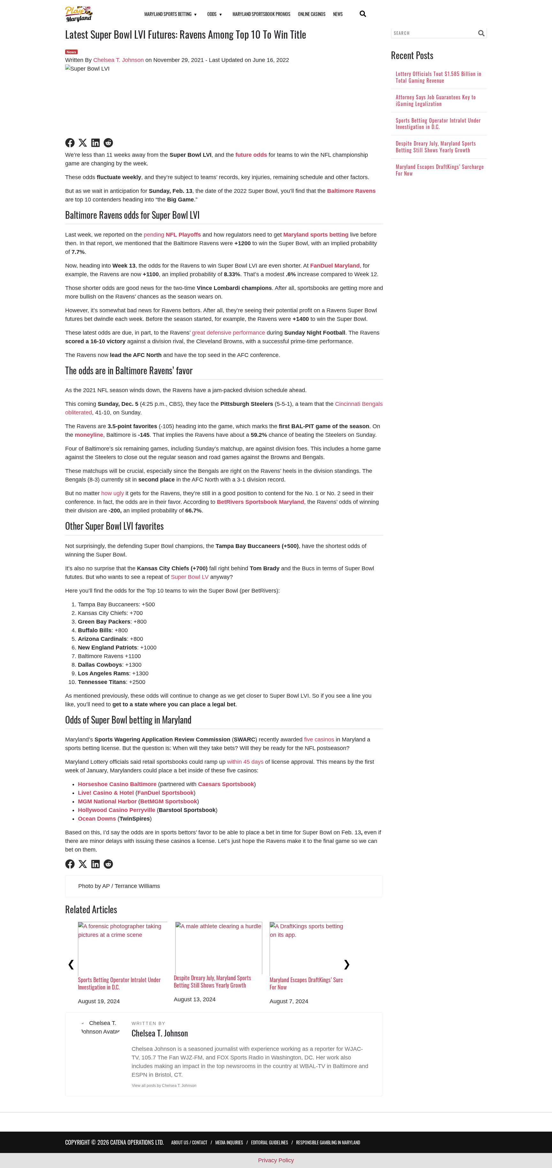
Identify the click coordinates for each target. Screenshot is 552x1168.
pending (172, 234)
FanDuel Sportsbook (165, 793)
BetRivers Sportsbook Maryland (260, 502)
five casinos (319, 739)
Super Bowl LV (190, 577)
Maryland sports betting (316, 234)
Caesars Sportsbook (226, 784)
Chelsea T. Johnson (118, 60)
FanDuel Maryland (335, 265)
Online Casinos (312, 14)
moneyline (89, 435)
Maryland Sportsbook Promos (261, 14)
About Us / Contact (189, 1142)
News (338, 14)
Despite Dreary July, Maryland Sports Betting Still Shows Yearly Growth (212, 981)
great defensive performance (228, 333)
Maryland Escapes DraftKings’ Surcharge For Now (312, 983)
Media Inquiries (229, 1142)
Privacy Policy (276, 1160)
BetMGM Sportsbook (168, 801)
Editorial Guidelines (269, 1142)
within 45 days (245, 762)
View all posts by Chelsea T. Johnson (164, 1085)
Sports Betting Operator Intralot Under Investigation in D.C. (119, 983)
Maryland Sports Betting (167, 14)
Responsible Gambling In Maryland (328, 1142)
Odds (212, 14)
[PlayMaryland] (96, 14)
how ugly (112, 493)
